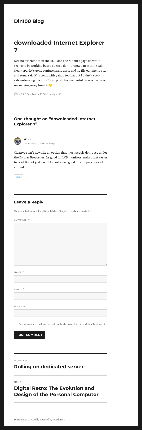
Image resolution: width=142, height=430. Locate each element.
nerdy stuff (55, 94)
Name (19, 272)
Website (20, 306)
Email (19, 289)
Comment (22, 219)
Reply (18, 176)
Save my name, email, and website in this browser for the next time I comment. (62, 324)
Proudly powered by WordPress (47, 419)
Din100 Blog (29, 21)
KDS (21, 94)
